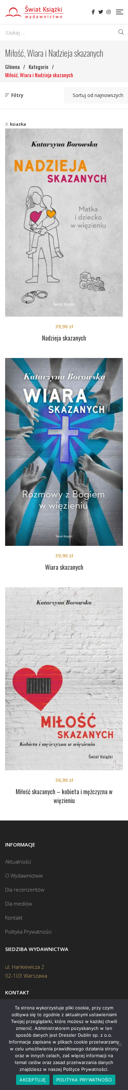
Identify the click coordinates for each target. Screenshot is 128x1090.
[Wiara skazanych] (64, 452)
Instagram (108, 12)
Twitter (100, 12)
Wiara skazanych (64, 567)
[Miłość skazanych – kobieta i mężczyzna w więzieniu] (64, 678)
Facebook (93, 12)
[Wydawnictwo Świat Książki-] (34, 12)
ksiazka (18, 124)
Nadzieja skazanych (64, 337)
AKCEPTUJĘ (32, 1079)
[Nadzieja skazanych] (64, 222)
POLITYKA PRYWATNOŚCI (84, 1079)
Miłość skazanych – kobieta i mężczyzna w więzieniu (64, 796)
